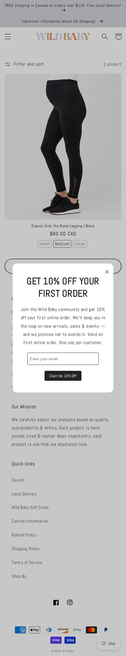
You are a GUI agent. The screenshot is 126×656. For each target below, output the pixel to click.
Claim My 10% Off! (63, 375)
